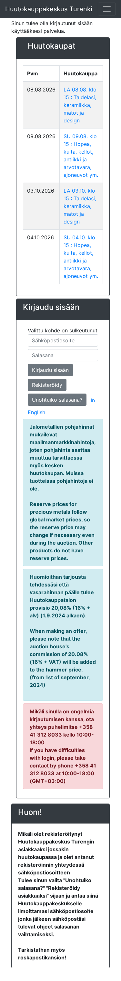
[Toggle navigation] (107, 9)
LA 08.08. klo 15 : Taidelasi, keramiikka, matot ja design (80, 105)
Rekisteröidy (47, 385)
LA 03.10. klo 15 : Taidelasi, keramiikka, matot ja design (80, 206)
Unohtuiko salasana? (57, 399)
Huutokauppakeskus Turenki (48, 9)
